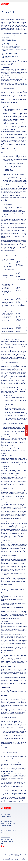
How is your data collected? (9, 40)
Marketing (5, 52)
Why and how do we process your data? (12, 42)
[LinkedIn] (2, 846)
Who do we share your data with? (11, 47)
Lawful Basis (6, 43)
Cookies (5, 54)
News (8, 8)
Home (3, 8)
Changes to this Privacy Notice (10, 56)
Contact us (5, 57)
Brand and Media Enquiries (7, 841)
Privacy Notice (4, 834)
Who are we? (6, 37)
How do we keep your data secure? (11, 46)
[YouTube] (4, 846)
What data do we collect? (9, 39)
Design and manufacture (6, 821)
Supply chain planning (6, 818)
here (2, 592)
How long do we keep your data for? (12, 44)
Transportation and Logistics (8, 823)
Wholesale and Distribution (7, 825)
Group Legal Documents (6, 839)
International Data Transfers (10, 53)
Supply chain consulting (7, 816)
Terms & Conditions (5, 837)
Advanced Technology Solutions (8, 830)
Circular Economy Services (7, 827)
